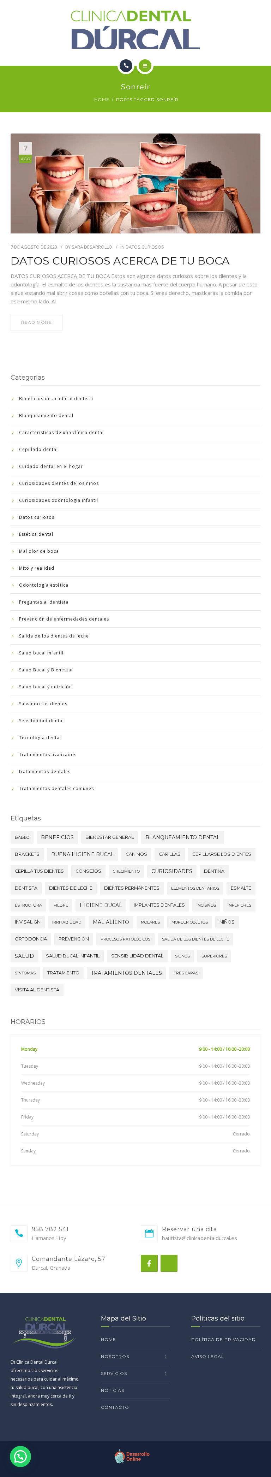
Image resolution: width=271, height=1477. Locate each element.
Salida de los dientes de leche (54, 636)
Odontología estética (43, 585)
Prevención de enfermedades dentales (64, 619)
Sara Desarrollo (92, 247)
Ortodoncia (31, 939)
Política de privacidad (223, 1339)
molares (150, 922)
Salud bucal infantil (41, 653)
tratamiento (63, 972)
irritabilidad (66, 922)
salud (24, 956)
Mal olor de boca (39, 551)
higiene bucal (101, 905)
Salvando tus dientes (43, 704)
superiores (214, 956)
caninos (136, 854)
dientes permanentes (131, 888)
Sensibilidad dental (41, 721)
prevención (74, 939)
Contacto (115, 1407)
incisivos (206, 905)
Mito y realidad (36, 568)
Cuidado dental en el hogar (51, 466)
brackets (27, 854)
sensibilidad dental (137, 956)
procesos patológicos (125, 939)
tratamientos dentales (45, 772)
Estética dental (36, 534)
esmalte (241, 888)
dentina (214, 871)
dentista (26, 888)
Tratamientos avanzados (48, 755)
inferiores (239, 905)
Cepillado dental (38, 449)
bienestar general (109, 837)
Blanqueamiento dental (46, 416)
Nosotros (115, 1356)
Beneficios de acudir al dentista (56, 399)
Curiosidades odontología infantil (58, 500)
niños (227, 922)
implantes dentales (159, 905)
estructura (28, 905)
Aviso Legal (207, 1356)
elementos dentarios (195, 888)
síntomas (25, 973)
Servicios (114, 1373)
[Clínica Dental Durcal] (135, 30)
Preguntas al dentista (43, 602)
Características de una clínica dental (61, 432)
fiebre (61, 905)
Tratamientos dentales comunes (56, 788)
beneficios (57, 837)
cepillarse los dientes (221, 854)
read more (36, 322)
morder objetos (189, 922)
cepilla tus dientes (39, 871)
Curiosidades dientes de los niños (59, 483)
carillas (170, 854)
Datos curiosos (145, 247)
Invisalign (28, 922)
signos (182, 956)
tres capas (186, 973)
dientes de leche (70, 888)
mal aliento (111, 922)
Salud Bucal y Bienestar (46, 670)
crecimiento (126, 871)
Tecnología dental (40, 738)
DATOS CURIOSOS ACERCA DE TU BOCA (120, 261)
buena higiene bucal (82, 854)
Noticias (112, 1390)
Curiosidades (171, 871)
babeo (22, 837)
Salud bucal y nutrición (45, 687)
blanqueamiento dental (182, 837)
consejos (88, 871)
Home (101, 99)
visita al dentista (37, 989)
